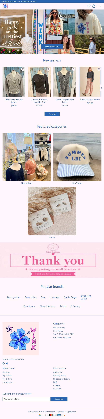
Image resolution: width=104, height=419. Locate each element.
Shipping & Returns (62, 379)
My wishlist (8, 382)
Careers (56, 385)
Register (6, 372)
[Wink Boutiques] (5, 6)
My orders (7, 375)
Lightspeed (71, 412)
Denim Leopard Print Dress (65, 100)
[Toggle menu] (98, 6)
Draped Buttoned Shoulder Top (39, 100)
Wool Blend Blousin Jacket (14, 100)
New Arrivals (26, 183)
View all (52, 114)
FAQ (55, 382)
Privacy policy (59, 375)
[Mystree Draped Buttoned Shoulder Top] (39, 82)
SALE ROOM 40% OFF (63, 334)
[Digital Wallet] (45, 415)
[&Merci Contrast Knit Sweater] (90, 82)
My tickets (7, 379)
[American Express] (59, 415)
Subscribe (59, 399)
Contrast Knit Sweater (90, 99)
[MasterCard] (51, 415)
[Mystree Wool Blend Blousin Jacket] (14, 82)
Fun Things (77, 183)
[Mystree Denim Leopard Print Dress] (64, 82)
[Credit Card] (39, 415)
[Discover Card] (63, 415)
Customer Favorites (62, 337)
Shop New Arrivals (52, 46)
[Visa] (55, 415)
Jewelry (52, 237)
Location (57, 388)
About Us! (58, 372)
